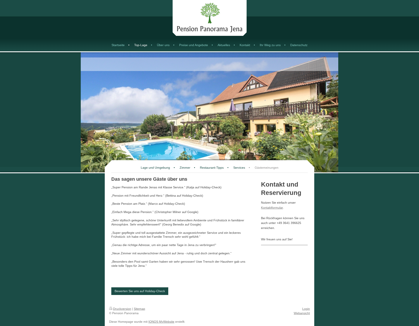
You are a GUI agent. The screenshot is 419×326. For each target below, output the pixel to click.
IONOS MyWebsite (161, 321)
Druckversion (122, 308)
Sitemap (139, 308)
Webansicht (302, 313)
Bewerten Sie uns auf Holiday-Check (140, 291)
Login (306, 308)
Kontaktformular (272, 207)
